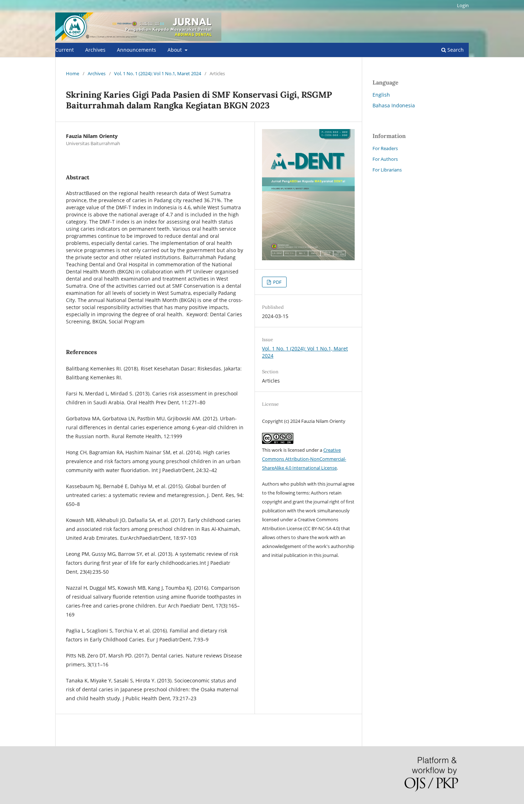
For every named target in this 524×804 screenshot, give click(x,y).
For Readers (385, 148)
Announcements (136, 49)
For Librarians (387, 170)
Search (455, 49)
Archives (95, 49)
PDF (277, 282)
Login (463, 5)
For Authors (385, 159)
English (381, 94)
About (175, 49)
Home (72, 73)
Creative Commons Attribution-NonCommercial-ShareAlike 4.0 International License (304, 459)
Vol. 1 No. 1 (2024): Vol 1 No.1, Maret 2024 (157, 73)
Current (64, 49)
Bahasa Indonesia (394, 105)
